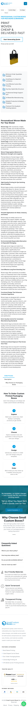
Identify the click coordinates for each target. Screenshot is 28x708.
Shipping (16, 705)
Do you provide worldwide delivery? (12, 560)
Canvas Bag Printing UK (10, 659)
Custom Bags (12, 10)
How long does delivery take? (10, 555)
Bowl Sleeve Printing (9, 650)
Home (2, 10)
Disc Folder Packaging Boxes (11, 656)
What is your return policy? (10, 550)
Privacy (10, 705)
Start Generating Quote (12, 39)
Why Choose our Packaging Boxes (14, 383)
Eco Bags (22, 10)
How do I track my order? (9, 564)
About (5, 705)
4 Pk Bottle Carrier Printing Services (13, 663)
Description (8, 379)
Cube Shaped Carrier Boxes (11, 653)
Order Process (8, 376)
